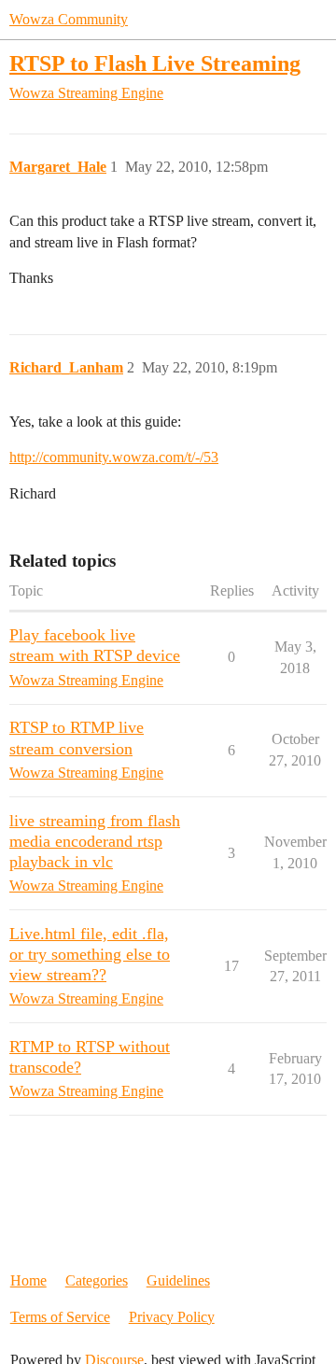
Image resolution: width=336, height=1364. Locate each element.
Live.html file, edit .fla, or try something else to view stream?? (89, 954)
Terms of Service (60, 1317)
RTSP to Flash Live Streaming (155, 63)
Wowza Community (68, 19)
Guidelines (178, 1280)
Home (28, 1280)
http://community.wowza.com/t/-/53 (113, 457)
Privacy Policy (172, 1317)
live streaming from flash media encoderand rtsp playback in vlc (94, 841)
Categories (96, 1280)
